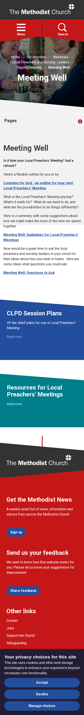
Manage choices (42, 706)
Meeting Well (59, 67)
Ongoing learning (28, 67)
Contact (12, 621)
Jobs (10, 628)
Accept (42, 682)
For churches (36, 57)
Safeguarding (16, 643)
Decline (42, 694)
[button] (21, 27)
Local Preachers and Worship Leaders (40, 62)
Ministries (60, 57)
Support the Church (20, 635)
